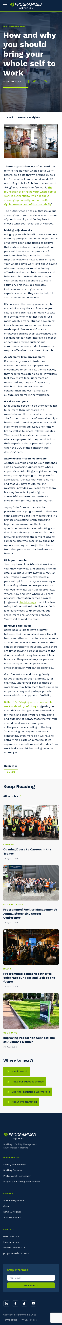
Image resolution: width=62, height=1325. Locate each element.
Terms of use (10, 1320)
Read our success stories (28, 1081)
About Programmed (24, 1101)
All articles (11, 796)
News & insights (12, 1211)
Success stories (12, 1217)
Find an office (11, 1242)
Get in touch (19, 1071)
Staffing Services (12, 1170)
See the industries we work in (31, 1091)
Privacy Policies (29, 1320)
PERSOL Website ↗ (14, 1247)
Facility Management (14, 1164)
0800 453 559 (11, 1236)
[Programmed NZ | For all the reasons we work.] (24, 6)
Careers (11, 772)
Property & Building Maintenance (21, 1181)
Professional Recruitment (17, 1176)
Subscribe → (31, 1285)
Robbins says (28, 602)
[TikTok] (24, 1303)
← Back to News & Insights (21, 117)
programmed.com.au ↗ (16, 1253)
